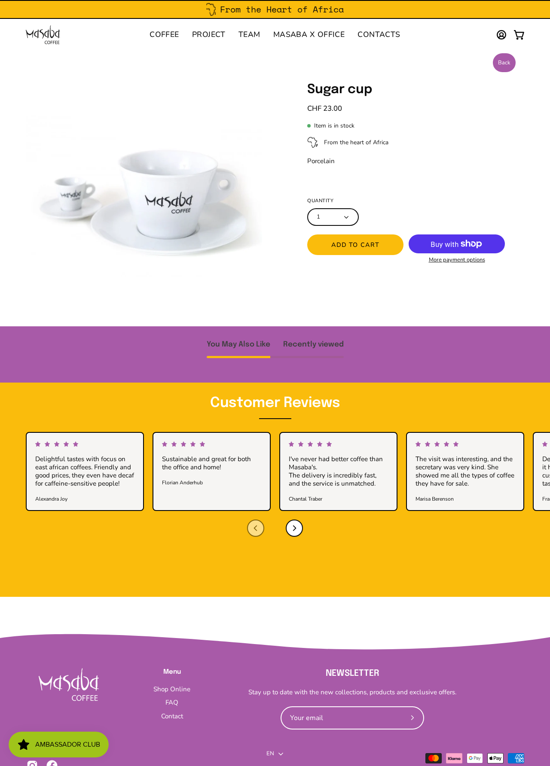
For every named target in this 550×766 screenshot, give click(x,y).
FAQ (171, 703)
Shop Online (171, 689)
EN (270, 753)
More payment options (457, 260)
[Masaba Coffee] (43, 34)
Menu (172, 672)
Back (504, 63)
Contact (172, 716)
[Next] (294, 528)
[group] (275, 9)
